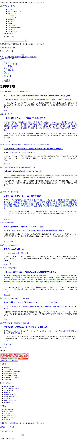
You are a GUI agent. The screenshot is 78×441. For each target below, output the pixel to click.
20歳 (13, 122)
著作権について (9, 417)
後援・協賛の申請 (10, 373)
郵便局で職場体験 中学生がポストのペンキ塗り (24, 227)
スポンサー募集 (9, 369)
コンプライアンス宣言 (11, 388)
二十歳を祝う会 (21, 122)
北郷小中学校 (21, 175)
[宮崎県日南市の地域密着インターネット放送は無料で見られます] (8, 6)
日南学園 (59, 124)
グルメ (6, 72)
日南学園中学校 (68, 124)
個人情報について (10, 415)
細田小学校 (35, 128)
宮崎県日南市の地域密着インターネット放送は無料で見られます (22, 423)
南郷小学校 (38, 175)
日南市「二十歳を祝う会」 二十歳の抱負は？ (23, 196)
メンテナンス (8, 402)
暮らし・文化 (8, 68)
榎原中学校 (58, 126)
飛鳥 (44, 206)
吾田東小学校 (27, 124)
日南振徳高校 (15, 126)
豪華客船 (24, 282)
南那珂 (32, 306)
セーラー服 (37, 331)
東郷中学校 (31, 126)
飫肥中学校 (52, 128)
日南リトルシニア (52, 99)
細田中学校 (26, 128)
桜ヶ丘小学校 (48, 126)
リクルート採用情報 (11, 375)
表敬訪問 (68, 99)
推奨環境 (7, 392)
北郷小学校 (39, 122)
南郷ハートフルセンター (52, 122)
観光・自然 (11, 70)
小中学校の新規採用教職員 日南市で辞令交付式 (24, 171)
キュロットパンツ (18, 331)
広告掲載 (7, 367)
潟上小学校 (18, 128)
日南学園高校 (70, 278)
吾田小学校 (18, 124)
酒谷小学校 (43, 128)
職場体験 (55, 230)
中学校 (13, 175)
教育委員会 (18, 333)
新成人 (48, 202)
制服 (72, 331)
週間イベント (12, 66)
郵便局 (61, 230)
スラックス (29, 331)
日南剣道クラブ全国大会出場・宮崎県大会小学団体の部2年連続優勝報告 (33, 149)
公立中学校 (66, 331)
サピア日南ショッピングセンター (23, 230)
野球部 (70, 306)
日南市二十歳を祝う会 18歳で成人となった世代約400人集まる (30, 272)
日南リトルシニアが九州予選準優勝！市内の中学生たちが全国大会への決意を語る (37, 96)
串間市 (19, 306)
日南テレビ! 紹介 (9, 386)
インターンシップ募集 (11, 377)
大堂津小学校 (37, 124)
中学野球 (15, 99)
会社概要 (7, 419)
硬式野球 (61, 99)
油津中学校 (17, 177)
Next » (4, 347)
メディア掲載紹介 (10, 400)
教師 (66, 175)
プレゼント (7, 76)
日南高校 (24, 126)
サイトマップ (8, 390)
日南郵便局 (48, 230)
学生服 (11, 333)
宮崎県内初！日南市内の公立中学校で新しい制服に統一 (26, 327)
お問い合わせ (8, 409)
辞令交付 (33, 177)
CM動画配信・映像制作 (12, 371)
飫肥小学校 (60, 128)
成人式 (53, 124)
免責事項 (7, 398)
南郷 (40, 276)
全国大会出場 (23, 99)
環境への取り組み (10, 394)
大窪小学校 (46, 124)
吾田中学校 (41, 99)
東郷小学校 (39, 126)
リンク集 (7, 413)
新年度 (71, 175)
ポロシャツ (52, 331)
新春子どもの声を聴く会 (14, 249)
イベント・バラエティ (11, 64)
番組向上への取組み (11, 396)
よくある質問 (8, 411)
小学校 (62, 175)
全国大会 (15, 153)
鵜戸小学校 (68, 282)
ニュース (7, 62)
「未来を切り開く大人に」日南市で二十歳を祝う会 (24, 118)
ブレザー (45, 331)
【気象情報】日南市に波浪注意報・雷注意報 (21, 57)
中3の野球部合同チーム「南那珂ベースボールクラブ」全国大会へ (30, 302)
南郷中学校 (32, 99)
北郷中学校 (31, 122)
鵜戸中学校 (68, 128)
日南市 (65, 306)
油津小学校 (10, 128)
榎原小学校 (66, 126)
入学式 (59, 331)
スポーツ (7, 74)
